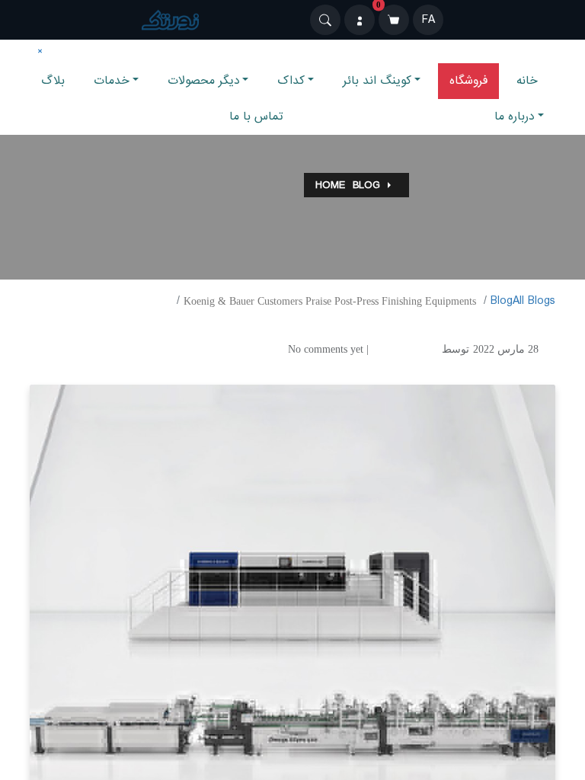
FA (428, 20)
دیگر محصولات (204, 81)
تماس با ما (256, 116)
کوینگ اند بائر (377, 81)
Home (330, 185)
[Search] (325, 20)
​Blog (502, 301)
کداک (291, 81)
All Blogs (534, 301)
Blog (366, 185)
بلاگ (53, 81)
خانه (527, 81)
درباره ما (514, 116)
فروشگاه (468, 81)
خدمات (111, 81)
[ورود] (359, 20)
